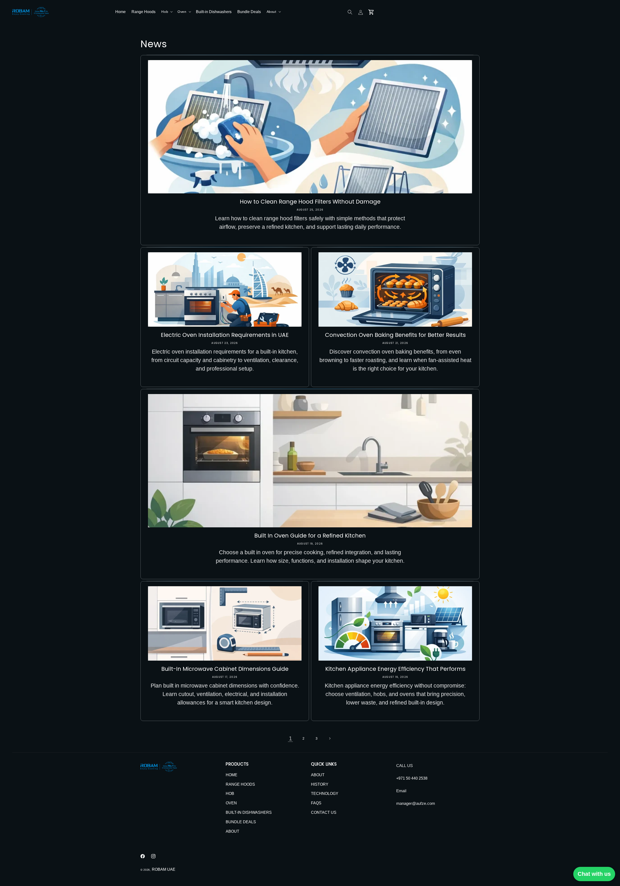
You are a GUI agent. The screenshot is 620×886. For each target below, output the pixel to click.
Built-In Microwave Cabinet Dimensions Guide (224, 669)
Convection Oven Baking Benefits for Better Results (395, 335)
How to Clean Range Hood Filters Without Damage (310, 202)
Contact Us (323, 812)
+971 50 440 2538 (411, 778)
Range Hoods (240, 784)
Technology (324, 794)
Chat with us (594, 874)
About (232, 831)
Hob (230, 794)
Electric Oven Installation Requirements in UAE (225, 335)
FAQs (316, 803)
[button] (166, 12)
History (319, 784)
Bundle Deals (241, 822)
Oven (231, 803)
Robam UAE (163, 869)
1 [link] (290, 738)
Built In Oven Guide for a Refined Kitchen (310, 535)
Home (231, 775)
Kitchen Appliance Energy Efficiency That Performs (395, 669)
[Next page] (329, 738)
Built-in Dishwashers (249, 812)
